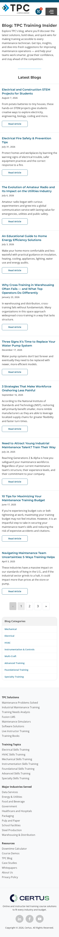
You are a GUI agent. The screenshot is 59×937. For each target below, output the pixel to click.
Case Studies (9, 863)
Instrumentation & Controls (19, 649)
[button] (51, 12)
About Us (7, 872)
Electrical (9, 635)
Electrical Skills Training (15, 749)
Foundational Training (16, 669)
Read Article (14, 123)
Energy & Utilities (12, 797)
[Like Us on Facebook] (30, 919)
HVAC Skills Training (13, 754)
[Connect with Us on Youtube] (40, 919)
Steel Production (12, 830)
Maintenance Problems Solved (20, 702)
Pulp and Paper (11, 820)
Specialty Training (14, 676)
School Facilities (11, 825)
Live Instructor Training (15, 731)
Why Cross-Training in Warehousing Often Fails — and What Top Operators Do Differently (28, 289)
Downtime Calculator (14, 848)
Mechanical (11, 629)
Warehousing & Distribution (18, 835)
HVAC (8, 642)
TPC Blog (7, 858)
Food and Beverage (13, 801)
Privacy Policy (10, 877)
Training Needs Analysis (16, 712)
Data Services (10, 792)
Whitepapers (9, 867)
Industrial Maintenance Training (21, 707)
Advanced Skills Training (16, 773)
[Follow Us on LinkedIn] (19, 919)
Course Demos (11, 853)
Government (9, 806)
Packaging (8, 816)
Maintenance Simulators (16, 721)
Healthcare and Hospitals (17, 811)
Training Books (11, 736)
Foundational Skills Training (18, 768)
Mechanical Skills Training (17, 759)
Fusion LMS (8, 717)
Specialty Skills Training (15, 778)
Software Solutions (13, 726)
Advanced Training (15, 663)
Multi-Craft (10, 656)
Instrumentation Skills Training (20, 764)
